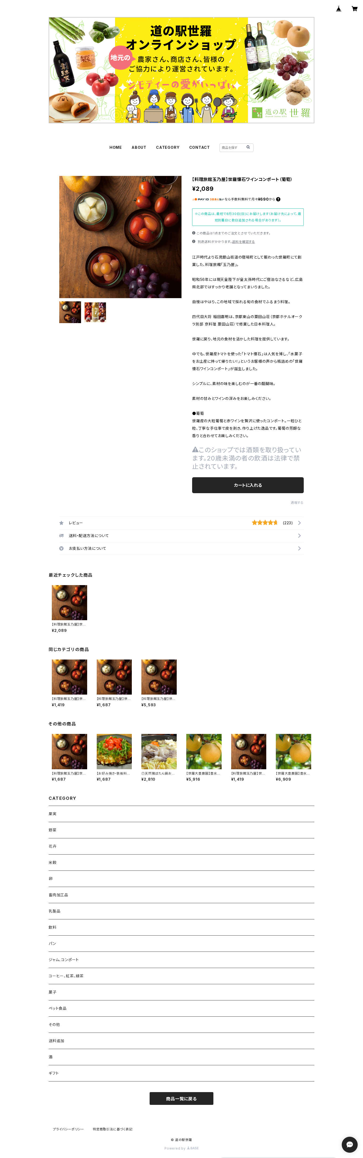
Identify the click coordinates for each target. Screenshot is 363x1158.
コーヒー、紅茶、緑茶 (66, 976)
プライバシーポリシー (68, 1129)
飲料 (53, 927)
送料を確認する (243, 242)
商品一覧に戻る (181, 1098)
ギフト (54, 1073)
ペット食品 (58, 1008)
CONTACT (199, 147)
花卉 (53, 846)
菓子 (53, 992)
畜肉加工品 (58, 895)
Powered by (175, 1148)
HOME (115, 147)
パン (52, 943)
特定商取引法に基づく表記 (113, 1129)
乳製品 (54, 911)
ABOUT (139, 147)
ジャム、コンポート (64, 959)
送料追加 (56, 1040)
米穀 (53, 862)
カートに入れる (248, 485)
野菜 (53, 830)
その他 (54, 1024)
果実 (53, 814)
